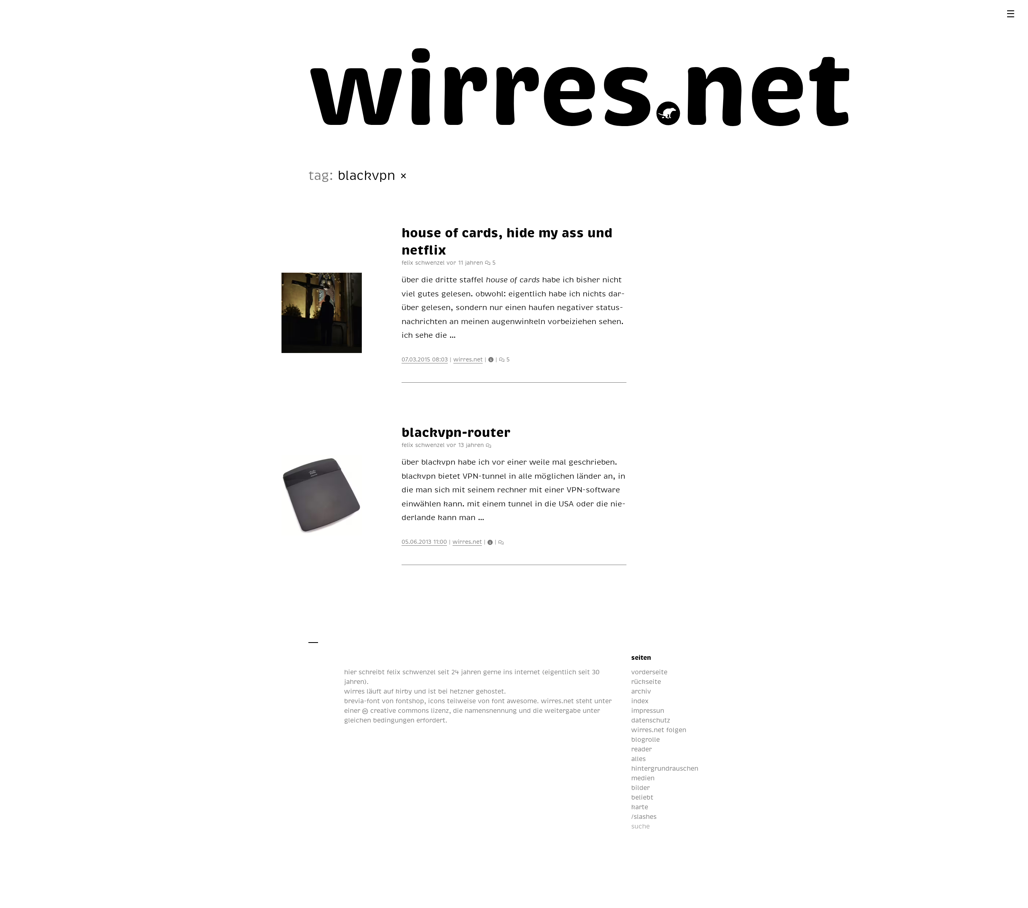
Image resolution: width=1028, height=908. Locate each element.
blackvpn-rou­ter (456, 431)
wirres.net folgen (658, 729)
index (640, 700)
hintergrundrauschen (664, 768)
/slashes (644, 816)
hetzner (462, 691)
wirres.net (468, 359)
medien (643, 777)
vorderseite (649, 671)
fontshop (410, 700)
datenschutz (650, 720)
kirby (404, 691)
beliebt (642, 797)
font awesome (514, 700)
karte (639, 806)
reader (641, 749)
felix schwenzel (411, 671)
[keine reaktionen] (488, 444)
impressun (647, 710)
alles (638, 758)
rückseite (646, 681)
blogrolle (645, 739)
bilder (640, 787)
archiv (641, 691)
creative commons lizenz (408, 710)
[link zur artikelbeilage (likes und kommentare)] (492, 359)
